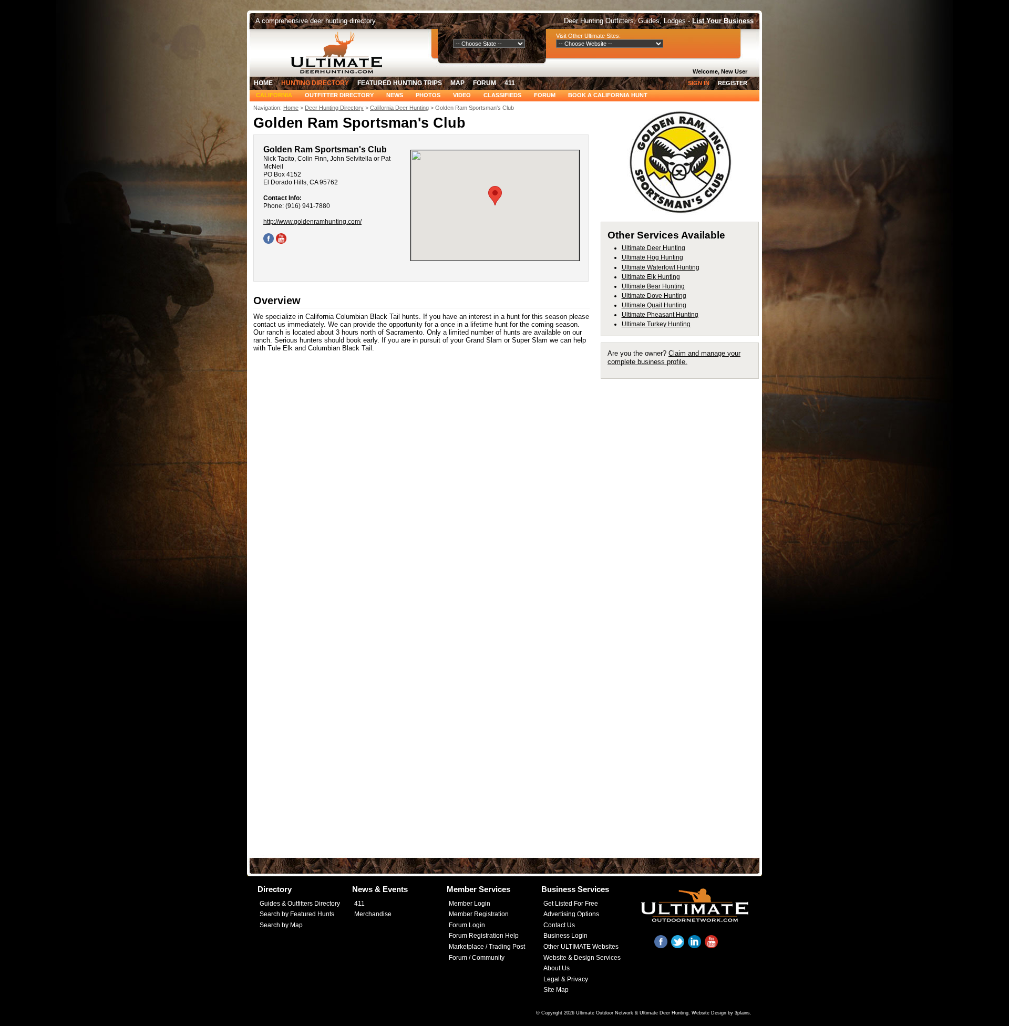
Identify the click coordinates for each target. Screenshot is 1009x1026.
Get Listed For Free (570, 903)
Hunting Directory (315, 83)
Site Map (556, 989)
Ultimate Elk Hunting (651, 277)
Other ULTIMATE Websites (581, 946)
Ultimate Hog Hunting (652, 257)
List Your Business (723, 21)
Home (263, 83)
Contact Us (559, 925)
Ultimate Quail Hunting (654, 305)
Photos (428, 95)
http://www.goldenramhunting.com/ (312, 221)
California (274, 95)
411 (509, 83)
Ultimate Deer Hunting (653, 248)
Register (732, 83)
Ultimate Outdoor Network (604, 1012)
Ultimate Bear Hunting (653, 286)
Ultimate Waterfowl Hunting (660, 267)
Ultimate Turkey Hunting (656, 324)
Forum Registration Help (484, 935)
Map (457, 83)
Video (462, 95)
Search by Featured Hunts (297, 914)
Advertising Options (571, 914)
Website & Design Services (582, 957)
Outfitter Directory (339, 95)
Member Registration (479, 914)
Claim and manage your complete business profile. (674, 357)
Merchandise (373, 914)
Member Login (469, 903)
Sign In (698, 83)
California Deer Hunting (399, 108)
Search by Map (281, 925)
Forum (484, 83)
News (394, 95)
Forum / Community (476, 957)
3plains (742, 1012)
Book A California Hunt (607, 95)
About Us (556, 968)
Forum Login (467, 925)
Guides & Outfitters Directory (300, 903)
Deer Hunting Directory (334, 108)
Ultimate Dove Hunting (654, 295)
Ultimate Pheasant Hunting (660, 314)
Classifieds (502, 95)
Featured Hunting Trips (399, 83)
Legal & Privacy (565, 979)
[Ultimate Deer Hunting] (340, 53)
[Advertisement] (684, 542)
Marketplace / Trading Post (487, 946)
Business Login (565, 935)
